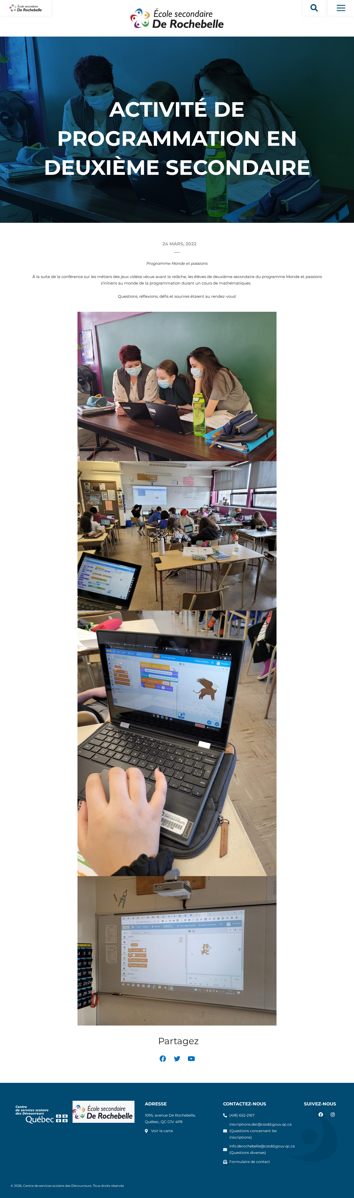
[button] (314, 8)
